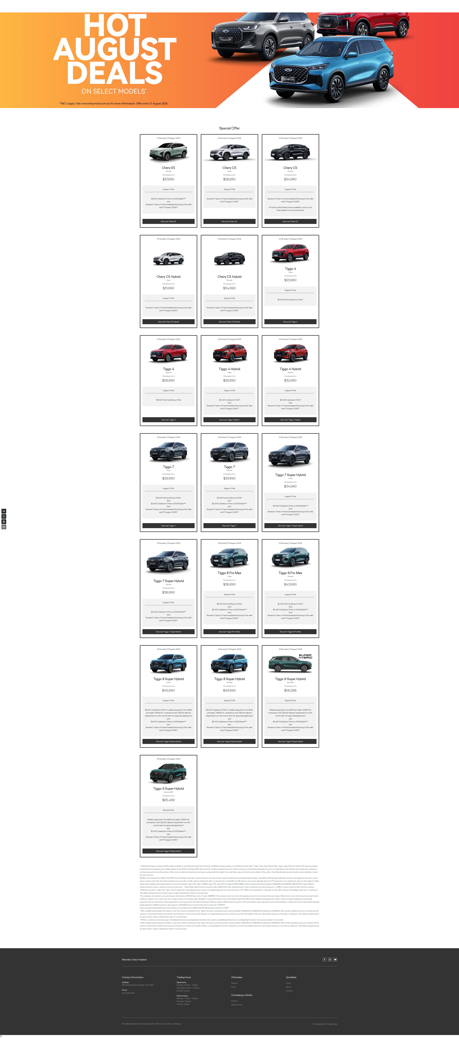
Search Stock (237, 1004)
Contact (289, 990)
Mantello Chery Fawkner (134, 959)
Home (288, 983)
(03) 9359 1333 (128, 993)
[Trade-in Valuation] (3, 511)
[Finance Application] (3, 521)
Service (234, 983)
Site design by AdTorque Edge (325, 1024)
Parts (233, 987)
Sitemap (177, 1024)
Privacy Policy (167, 1024)
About (288, 987)
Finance (234, 1001)
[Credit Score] (3, 516)
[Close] (3, 527)
